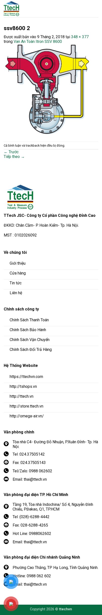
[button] (94, 9)
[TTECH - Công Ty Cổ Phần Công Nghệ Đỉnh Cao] (31, 8)
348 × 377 (80, 36)
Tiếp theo (14, 156)
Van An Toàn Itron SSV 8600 (38, 41)
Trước (11, 152)
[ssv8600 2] (47, 90)
